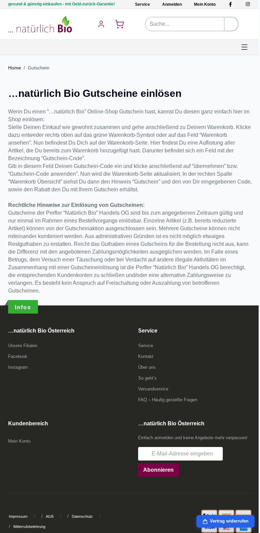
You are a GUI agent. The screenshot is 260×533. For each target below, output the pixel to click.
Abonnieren (158, 470)
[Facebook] (230, 4)
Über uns (147, 367)
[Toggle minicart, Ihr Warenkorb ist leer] (119, 24)
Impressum (18, 516)
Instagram (18, 367)
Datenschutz (82, 516)
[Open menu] (244, 47)
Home (14, 67)
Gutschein (38, 67)
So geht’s (147, 378)
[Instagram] (247, 4)
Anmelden (172, 4)
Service (142, 4)
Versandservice (153, 388)
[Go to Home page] (40, 24)
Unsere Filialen (22, 345)
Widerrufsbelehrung (29, 527)
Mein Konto (205, 4)
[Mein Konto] (101, 24)
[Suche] (231, 24)
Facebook (17, 356)
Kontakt (145, 356)
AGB (49, 516)
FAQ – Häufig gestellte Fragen (167, 399)
